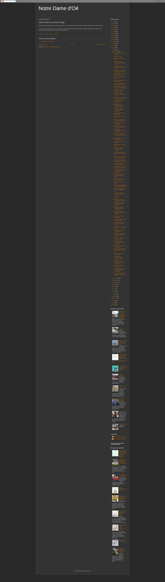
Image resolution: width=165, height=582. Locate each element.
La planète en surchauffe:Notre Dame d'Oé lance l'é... (119, 130)
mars (115, 294)
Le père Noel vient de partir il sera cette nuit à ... (119, 84)
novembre (116, 278)
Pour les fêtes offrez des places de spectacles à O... (119, 190)
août (115, 284)
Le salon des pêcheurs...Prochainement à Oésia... (122, 368)
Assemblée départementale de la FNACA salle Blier (119, 186)
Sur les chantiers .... (122, 328)
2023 (113, 25)
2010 (113, 300)
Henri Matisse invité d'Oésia (122, 475)
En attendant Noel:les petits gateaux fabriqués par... (119, 98)
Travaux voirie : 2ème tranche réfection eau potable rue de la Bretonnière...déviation (119, 358)
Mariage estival (122, 424)
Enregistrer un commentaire (47, 41)
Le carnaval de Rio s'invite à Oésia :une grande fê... (119, 167)
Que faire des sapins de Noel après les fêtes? (119, 126)
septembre (116, 282)
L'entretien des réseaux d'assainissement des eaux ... (119, 224)
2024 (113, 23)
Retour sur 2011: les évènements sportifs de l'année (119, 63)
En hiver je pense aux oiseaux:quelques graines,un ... (118, 110)
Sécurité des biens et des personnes (119, 113)
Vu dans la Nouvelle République (122, 400)
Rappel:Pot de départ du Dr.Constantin (119, 81)
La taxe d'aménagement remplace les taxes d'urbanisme (119, 270)
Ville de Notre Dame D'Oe (120, 436)
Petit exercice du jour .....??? (122, 541)
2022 (113, 27)
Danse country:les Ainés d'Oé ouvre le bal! (119, 164)
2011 (113, 49)
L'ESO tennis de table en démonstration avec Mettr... (119, 175)
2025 (113, 21)
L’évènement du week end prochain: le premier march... (119, 235)
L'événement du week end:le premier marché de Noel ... (119, 194)
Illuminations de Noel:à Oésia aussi (118, 266)
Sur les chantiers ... (122, 375)
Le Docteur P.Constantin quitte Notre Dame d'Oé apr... (119, 153)
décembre (116, 51)
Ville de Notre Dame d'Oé (120, 438)
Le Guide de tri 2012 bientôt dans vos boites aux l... (119, 67)
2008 (113, 304)
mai (115, 290)
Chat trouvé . (122, 411)
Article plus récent (43, 44)
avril (115, 292)
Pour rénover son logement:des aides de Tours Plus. (119, 262)
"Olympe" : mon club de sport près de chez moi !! (122, 342)
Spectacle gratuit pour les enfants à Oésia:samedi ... (119, 135)
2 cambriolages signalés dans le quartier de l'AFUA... (119, 204)
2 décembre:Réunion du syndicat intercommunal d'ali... (119, 274)
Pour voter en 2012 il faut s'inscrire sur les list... (119, 161)
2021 (113, 29)
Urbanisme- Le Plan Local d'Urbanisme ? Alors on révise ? (122, 462)
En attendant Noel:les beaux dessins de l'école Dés (119, 94)
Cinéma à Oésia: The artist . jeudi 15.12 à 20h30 (119, 157)
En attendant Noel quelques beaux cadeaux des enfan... (118, 105)
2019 (113, 33)
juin (115, 288)
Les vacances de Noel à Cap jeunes (119, 216)
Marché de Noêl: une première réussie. (118, 179)
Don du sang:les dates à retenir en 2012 (119, 238)
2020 (113, 31)
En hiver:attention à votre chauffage (119, 123)
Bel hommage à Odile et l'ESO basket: (119, 231)
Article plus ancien (101, 44)
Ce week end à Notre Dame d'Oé (118, 254)
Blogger (88, 571)
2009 (113, 302)
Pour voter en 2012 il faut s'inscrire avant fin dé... (119, 120)
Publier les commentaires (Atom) (52, 46)
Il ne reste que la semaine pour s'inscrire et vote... (119, 71)
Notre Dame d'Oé (58, 8)
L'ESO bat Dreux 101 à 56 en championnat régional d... (119, 171)
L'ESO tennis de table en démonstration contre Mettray (119, 213)
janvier (115, 298)
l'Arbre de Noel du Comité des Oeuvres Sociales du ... (119, 250)
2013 (113, 45)
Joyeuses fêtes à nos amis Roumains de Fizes (119, 74)
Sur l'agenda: (116, 197)
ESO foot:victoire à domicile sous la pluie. (119, 246)
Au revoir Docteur (117, 56)
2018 (113, 35)
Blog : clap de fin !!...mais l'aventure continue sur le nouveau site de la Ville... (122, 314)
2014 (113, 43)
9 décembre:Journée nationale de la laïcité (119, 200)
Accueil (72, 44)
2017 (113, 37)
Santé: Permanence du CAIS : (122, 489)
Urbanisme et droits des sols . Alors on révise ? (122, 513)
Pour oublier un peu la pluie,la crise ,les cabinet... (118, 149)
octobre (115, 280)
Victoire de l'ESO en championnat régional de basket (119, 242)
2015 (113, 41)
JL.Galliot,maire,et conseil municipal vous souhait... (119, 87)
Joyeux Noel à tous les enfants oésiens (118, 90)
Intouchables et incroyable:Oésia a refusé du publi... (118, 258)
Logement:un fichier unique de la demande (119, 220)
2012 (113, 47)
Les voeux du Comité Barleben (118, 101)
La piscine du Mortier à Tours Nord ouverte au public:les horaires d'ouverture (122, 453)
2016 (113, 39)
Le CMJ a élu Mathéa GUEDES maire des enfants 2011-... (118, 208)
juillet (115, 286)
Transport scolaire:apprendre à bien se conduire (122, 497)
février (115, 296)
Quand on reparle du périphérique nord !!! (122, 550)
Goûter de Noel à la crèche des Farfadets (119, 139)
